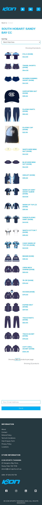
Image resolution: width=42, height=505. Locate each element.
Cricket (10, 23)
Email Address (21, 399)
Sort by (4, 39)
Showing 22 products (32, 48)
